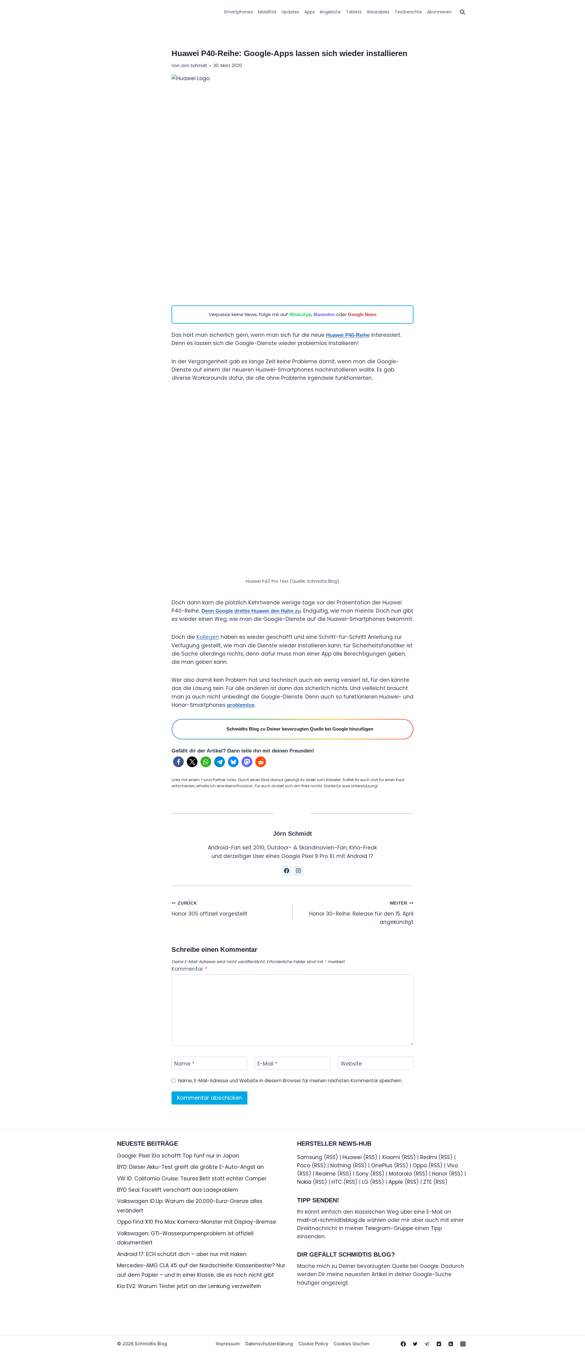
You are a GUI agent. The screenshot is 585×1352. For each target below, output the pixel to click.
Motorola (400, 1173)
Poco (303, 1165)
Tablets (354, 12)
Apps (309, 12)
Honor (439, 1173)
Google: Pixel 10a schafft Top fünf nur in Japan (178, 1155)
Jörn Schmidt (193, 66)
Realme (326, 1173)
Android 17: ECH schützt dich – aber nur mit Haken (181, 1254)
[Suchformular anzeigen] (462, 12)
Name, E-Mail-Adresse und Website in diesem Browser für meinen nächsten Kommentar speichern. (290, 1081)
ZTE (427, 1182)
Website (351, 1063)
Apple (395, 1182)
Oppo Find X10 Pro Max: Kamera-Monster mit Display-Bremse (196, 1222)
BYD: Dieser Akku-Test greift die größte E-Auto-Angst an (190, 1167)
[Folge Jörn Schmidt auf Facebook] (287, 871)
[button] (178, 761)
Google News (362, 314)
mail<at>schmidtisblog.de (331, 1220)
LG (365, 1182)
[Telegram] (427, 1344)
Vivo (452, 1165)
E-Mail (267, 1063)
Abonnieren (439, 12)
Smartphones (238, 12)
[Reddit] (439, 1344)
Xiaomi (391, 1157)
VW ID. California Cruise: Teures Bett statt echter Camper (192, 1178)
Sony (362, 1173)
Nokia (304, 1182)
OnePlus (381, 1165)
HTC (337, 1182)
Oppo (420, 1165)
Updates (290, 12)
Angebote (330, 12)
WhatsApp (300, 314)
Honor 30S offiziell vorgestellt (209, 909)
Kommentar (189, 969)
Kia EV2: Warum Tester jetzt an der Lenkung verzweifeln (189, 1286)
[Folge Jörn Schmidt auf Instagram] (298, 871)
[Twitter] (415, 1344)
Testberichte (408, 12)
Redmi (428, 1157)
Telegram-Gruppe (389, 1228)
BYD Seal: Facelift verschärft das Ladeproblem (177, 1190)
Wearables (378, 12)
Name (184, 1063)
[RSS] (451, 1344)
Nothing (340, 1165)
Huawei (352, 1157)
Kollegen (208, 637)
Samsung (309, 1157)
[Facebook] (403, 1344)
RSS (330, 1157)
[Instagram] (463, 1344)
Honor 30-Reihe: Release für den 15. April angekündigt (361, 913)
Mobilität (267, 12)
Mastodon (324, 314)
